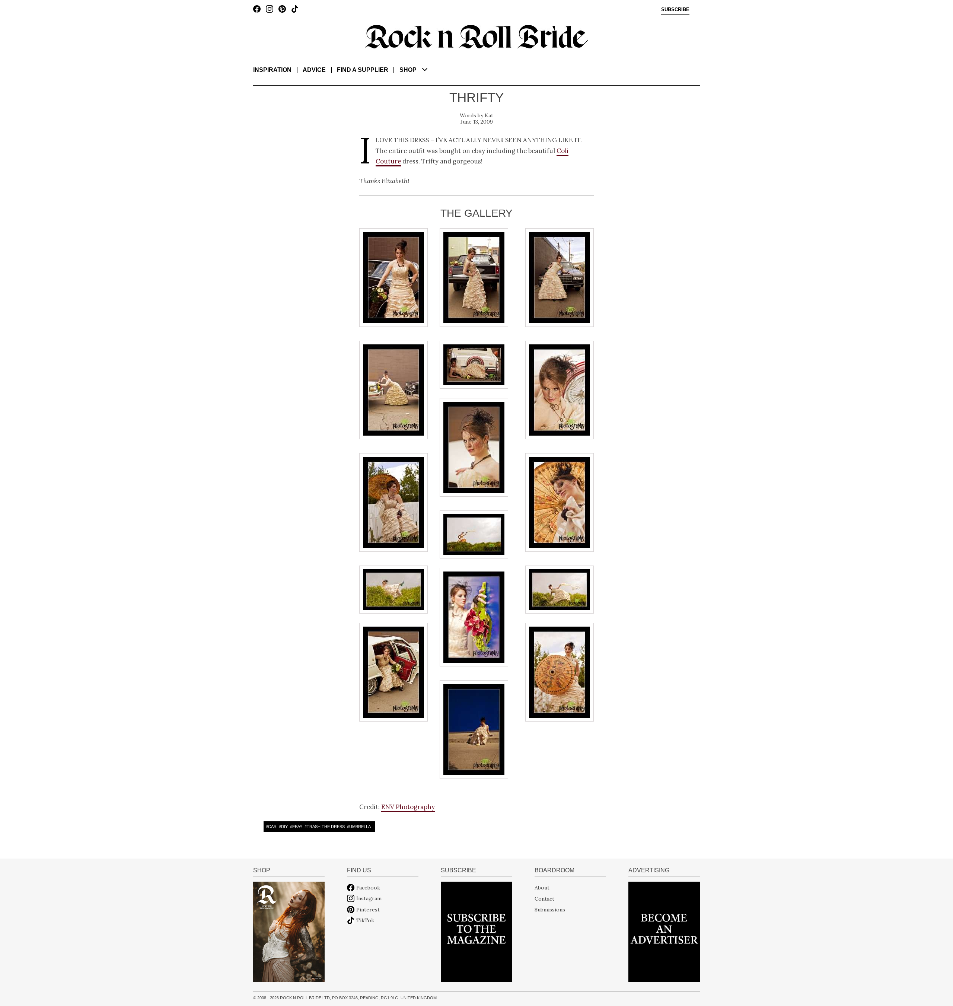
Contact (544, 898)
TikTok (365, 920)
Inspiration (272, 70)
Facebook (368, 887)
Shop (408, 70)
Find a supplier (362, 70)
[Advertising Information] (664, 931)
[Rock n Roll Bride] (476, 36)
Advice (314, 70)
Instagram (369, 898)
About (542, 887)
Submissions (550, 909)
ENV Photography (408, 807)
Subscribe (675, 9)
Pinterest (368, 909)
